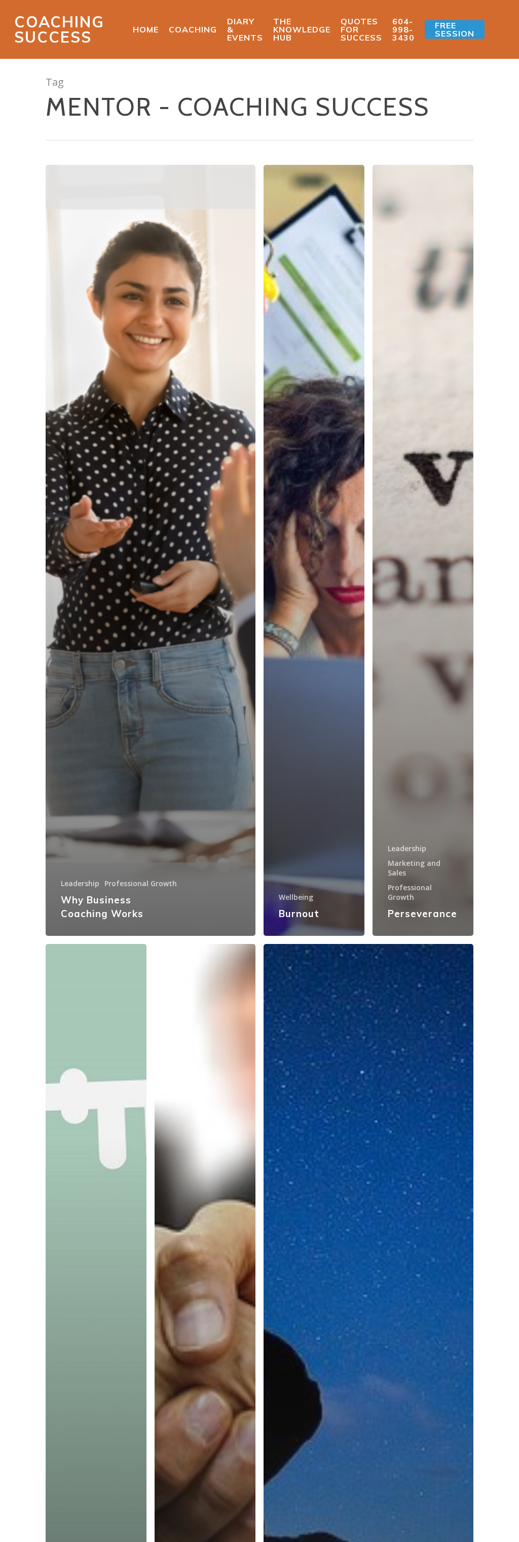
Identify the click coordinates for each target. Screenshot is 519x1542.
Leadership (80, 883)
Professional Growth (140, 883)
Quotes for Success (361, 29)
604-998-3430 (403, 29)
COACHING (193, 29)
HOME (146, 29)
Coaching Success (59, 29)
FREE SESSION (454, 29)
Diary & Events (245, 29)
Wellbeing (296, 897)
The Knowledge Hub (301, 29)
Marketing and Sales (414, 868)
